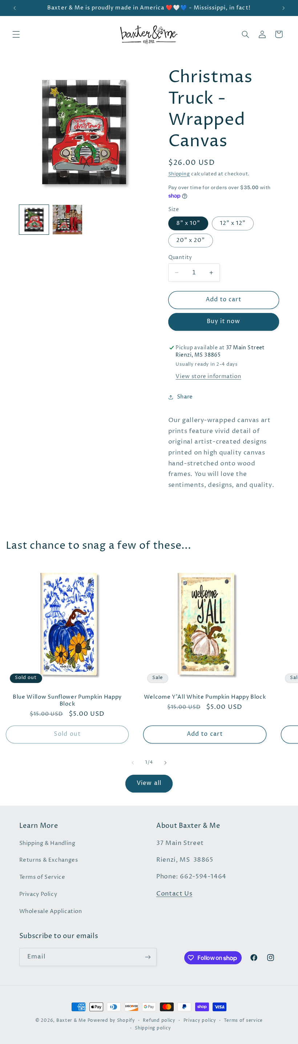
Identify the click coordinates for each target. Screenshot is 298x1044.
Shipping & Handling (47, 843)
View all (149, 783)
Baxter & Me (71, 1021)
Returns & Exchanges (48, 860)
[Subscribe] (147, 957)
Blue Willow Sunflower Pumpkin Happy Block (67, 700)
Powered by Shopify (111, 1021)
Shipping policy (153, 1028)
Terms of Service (42, 877)
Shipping (179, 174)
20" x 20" (190, 240)
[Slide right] (165, 763)
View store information (208, 376)
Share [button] (185, 397)
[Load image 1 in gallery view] (34, 220)
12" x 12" (233, 223)
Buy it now (224, 321)
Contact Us (174, 894)
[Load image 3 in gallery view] (67, 220)
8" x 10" (188, 223)
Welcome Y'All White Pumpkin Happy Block (205, 697)
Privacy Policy (38, 894)
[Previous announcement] (15, 8)
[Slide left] (133, 763)
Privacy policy (200, 1021)
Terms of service (243, 1021)
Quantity (180, 257)
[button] (16, 34)
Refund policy (159, 1021)
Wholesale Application (50, 911)
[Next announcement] (283, 8)
